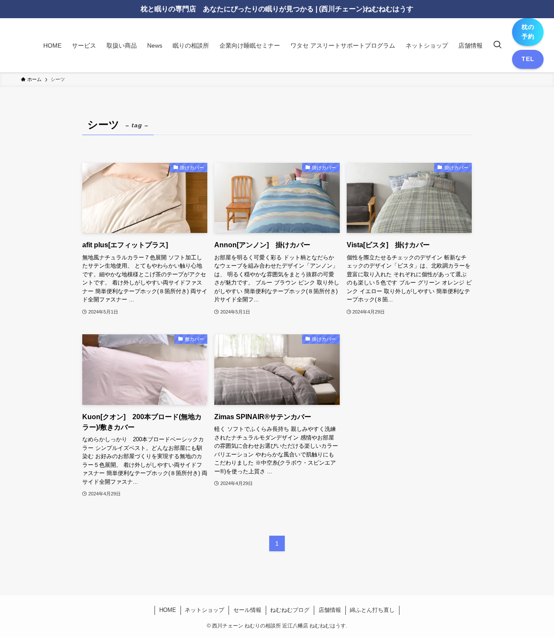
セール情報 (247, 610)
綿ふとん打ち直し (372, 610)
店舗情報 (330, 610)
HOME (167, 610)
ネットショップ (204, 610)
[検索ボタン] (497, 45)
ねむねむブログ (289, 610)
